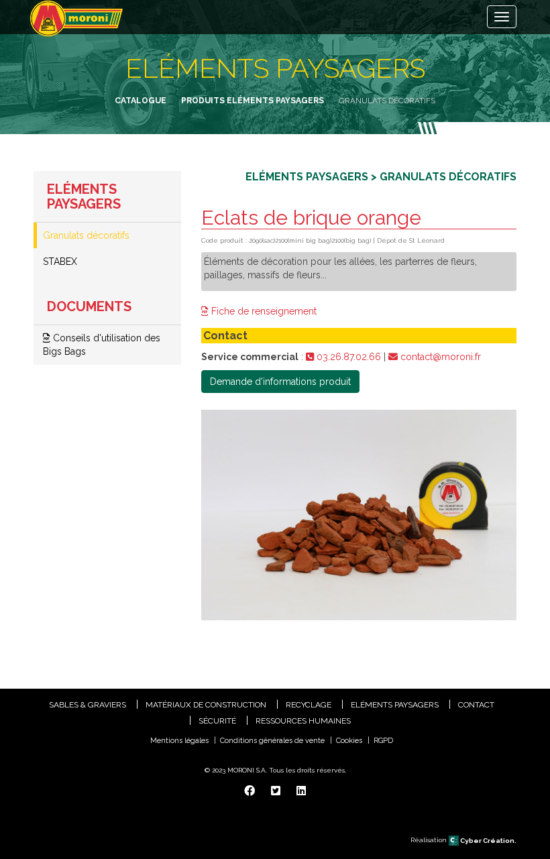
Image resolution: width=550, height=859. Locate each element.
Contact (476, 704)
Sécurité (217, 721)
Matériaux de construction (206, 704)
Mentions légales (179, 740)
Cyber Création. (487, 840)
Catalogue (140, 100)
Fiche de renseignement (263, 311)
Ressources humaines (303, 721)
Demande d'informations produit (280, 381)
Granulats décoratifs (86, 235)
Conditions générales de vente (272, 740)
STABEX (60, 261)
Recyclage (308, 704)
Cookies (349, 740)
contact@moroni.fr (439, 356)
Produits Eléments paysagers (252, 100)
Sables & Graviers (87, 704)
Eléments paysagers (395, 704)
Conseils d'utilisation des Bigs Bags (101, 345)
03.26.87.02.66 (347, 356)
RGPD (383, 740)
